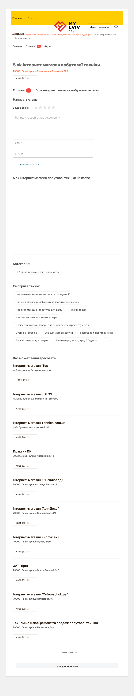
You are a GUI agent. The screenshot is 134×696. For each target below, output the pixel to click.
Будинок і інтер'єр (26, 332)
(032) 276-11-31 (25, 380)
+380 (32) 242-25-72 (27, 608)
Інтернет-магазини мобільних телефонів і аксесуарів (47, 302)
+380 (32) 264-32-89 (27, 551)
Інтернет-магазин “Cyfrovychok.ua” (40, 594)
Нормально (42, 107)
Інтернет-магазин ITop (30, 365)
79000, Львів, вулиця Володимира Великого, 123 (40, 71)
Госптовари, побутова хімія (96, 332)
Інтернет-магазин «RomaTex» (36, 537)
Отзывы (30, 46)
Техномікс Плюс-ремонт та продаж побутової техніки (55, 623)
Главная (17, 46)
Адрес (48, 46)
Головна (17, 18)
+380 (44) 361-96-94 (27, 437)
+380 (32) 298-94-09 (27, 78)
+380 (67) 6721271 (25, 466)
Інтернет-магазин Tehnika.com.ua (39, 423)
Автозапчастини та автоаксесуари (36, 317)
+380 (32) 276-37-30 (27, 523)
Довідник (18, 33)
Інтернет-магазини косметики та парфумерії (42, 294)
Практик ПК (22, 451)
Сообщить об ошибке (67, 666)
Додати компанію (99, 26)
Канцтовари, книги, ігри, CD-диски (76, 340)
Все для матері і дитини (59, 332)
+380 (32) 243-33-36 (27, 408)
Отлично (51, 107)
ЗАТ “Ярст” (21, 566)
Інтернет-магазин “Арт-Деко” (36, 508)
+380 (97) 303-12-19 (27, 494)
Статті (32, 18)
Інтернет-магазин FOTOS (32, 394)
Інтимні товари (78, 309)
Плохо (38, 107)
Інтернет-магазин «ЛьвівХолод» (38, 480)
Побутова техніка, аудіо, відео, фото (37, 272)
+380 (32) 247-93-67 (27, 637)
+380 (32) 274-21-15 (26, 580)
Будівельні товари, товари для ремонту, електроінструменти (52, 325)
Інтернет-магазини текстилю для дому (39, 309)
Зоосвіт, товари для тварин (32, 340)
